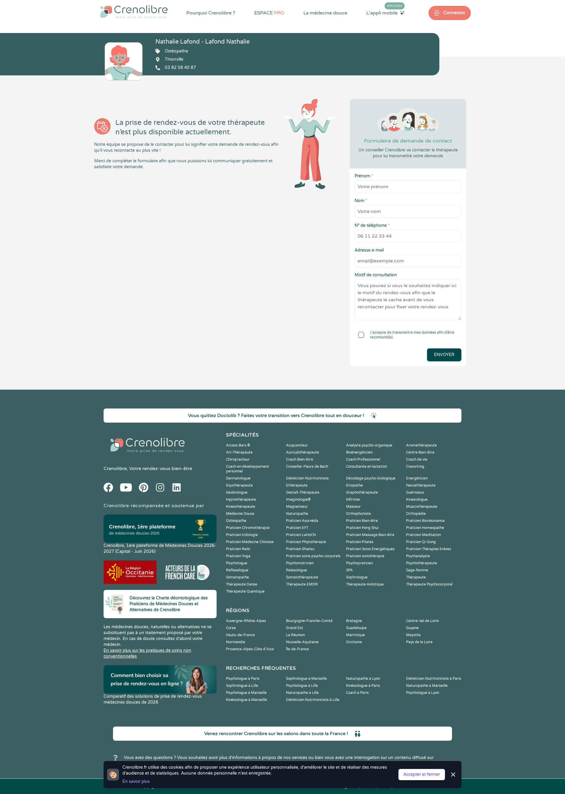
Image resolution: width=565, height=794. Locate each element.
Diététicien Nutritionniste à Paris (433, 678)
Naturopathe (297, 514)
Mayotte (413, 635)
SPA (349, 570)
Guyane (412, 628)
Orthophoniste (358, 514)
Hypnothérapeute (241, 499)
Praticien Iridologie (242, 535)
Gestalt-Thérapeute (302, 492)
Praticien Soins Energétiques (370, 549)
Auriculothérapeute (302, 452)
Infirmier (353, 499)
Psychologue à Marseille (246, 693)
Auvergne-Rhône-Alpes (246, 621)
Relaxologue (296, 570)
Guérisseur (415, 492)
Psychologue (236, 563)
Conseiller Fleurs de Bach (307, 466)
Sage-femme (417, 570)
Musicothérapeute (421, 506)
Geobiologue (236, 492)
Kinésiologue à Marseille (246, 700)
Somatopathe (237, 577)
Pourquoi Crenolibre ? (210, 13)
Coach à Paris (357, 693)
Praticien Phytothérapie (306, 542)
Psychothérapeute (421, 563)
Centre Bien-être (420, 452)
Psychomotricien (300, 563)
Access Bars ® (238, 445)
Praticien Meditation (423, 535)
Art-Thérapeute (239, 452)
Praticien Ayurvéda (302, 521)
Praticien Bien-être (362, 521)
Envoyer (444, 354)
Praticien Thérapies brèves (428, 549)
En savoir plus (136, 781)
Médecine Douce (240, 514)
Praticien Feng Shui (362, 528)
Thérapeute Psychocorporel (429, 584)
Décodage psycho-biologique (371, 478)
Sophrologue (357, 577)
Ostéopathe (236, 521)
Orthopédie (416, 514)
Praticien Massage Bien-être (370, 535)
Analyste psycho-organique (369, 445)
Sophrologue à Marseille (306, 678)
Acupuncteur (297, 445)
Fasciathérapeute (421, 485)
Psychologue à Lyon (422, 693)
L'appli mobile (384, 12)
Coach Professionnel (363, 459)
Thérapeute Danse (241, 584)
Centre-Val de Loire (422, 621)
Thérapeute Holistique (365, 584)
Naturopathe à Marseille (427, 686)
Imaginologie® (298, 499)
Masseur (353, 506)
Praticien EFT (297, 528)
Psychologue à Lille (302, 686)
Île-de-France (297, 649)
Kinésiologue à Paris (363, 686)
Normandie (235, 642)
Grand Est (294, 628)
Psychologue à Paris (243, 678)
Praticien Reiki (238, 549)
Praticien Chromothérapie (248, 528)
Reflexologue (237, 570)
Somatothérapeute (302, 577)
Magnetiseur (297, 506)
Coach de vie (416, 459)
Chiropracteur (238, 459)
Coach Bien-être (299, 459)
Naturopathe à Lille (302, 693)
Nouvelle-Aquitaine (302, 642)
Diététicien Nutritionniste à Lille (312, 700)
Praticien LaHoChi (301, 535)
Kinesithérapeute (240, 506)
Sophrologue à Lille (242, 686)
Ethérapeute (297, 485)
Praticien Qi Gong (421, 542)
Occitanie (354, 642)
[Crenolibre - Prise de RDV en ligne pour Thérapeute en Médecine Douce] (134, 12)
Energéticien (417, 478)
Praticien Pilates (359, 542)
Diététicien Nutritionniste (307, 478)
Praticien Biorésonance (425, 521)
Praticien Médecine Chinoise (250, 542)
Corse (231, 628)
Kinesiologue (417, 499)
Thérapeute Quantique (245, 591)
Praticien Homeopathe (425, 528)
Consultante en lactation (366, 466)
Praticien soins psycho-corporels (313, 556)
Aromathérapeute (421, 445)
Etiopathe (354, 485)
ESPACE (269, 13)
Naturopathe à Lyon (363, 678)
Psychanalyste (418, 556)
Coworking (415, 466)
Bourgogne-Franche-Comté (309, 621)
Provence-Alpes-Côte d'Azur (250, 649)
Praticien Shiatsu (300, 549)
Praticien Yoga (238, 556)
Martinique (355, 635)
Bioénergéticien (359, 452)
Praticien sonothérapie (365, 556)
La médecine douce (325, 13)
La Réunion (295, 635)
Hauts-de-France (240, 635)
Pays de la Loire (419, 642)
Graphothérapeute (362, 492)
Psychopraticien (359, 563)
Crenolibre (115, 469)
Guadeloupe (356, 628)
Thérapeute (416, 577)
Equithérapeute (239, 485)
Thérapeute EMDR (302, 584)
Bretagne (354, 621)
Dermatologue (238, 478)
